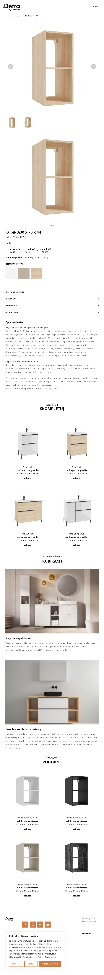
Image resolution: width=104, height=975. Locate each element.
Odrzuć (31, 963)
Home (11, 16)
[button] (51, 226)
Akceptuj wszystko (50, 963)
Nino (18, 16)
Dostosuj (16, 963)
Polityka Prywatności (89, 921)
